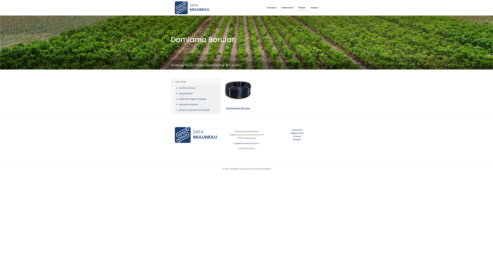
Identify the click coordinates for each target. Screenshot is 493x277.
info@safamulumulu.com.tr (246, 143)
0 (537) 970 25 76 (246, 148)
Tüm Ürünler (180, 81)
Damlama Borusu (238, 108)
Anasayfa (180, 65)
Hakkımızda (297, 133)
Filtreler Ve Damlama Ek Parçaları (194, 110)
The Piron (266, 168)
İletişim (297, 139)
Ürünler (197, 65)
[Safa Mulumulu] (192, 7)
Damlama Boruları (187, 88)
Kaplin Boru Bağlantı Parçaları (192, 99)
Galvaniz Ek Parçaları (188, 104)
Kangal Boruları (186, 93)
